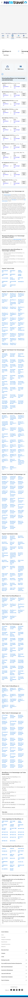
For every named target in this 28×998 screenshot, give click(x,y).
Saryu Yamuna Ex (6, 143)
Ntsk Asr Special (5, 135)
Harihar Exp (4, 126)
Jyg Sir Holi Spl (5, 100)
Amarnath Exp (5, 109)
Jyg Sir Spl (4, 83)
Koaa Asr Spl (5, 179)
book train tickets (7, 194)
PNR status (14, 199)
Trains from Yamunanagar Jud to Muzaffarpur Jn (13, 813)
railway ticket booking (17, 239)
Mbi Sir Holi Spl (5, 91)
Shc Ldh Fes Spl (5, 171)
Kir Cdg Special (5, 162)
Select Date (23, 85)
